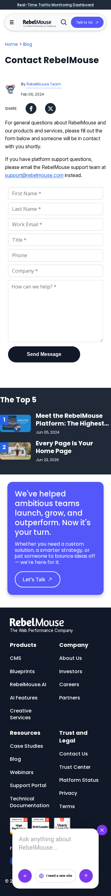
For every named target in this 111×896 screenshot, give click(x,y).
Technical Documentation (29, 802)
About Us (70, 658)
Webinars (22, 772)
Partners (69, 697)
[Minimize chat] (102, 830)
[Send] (86, 876)
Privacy (68, 793)
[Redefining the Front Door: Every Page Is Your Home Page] (15, 450)
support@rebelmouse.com (34, 175)
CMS (15, 658)
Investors (70, 671)
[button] (12, 22)
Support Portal (28, 785)
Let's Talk (34, 579)
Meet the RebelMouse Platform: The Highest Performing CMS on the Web (72, 427)
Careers (69, 684)
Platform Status (79, 780)
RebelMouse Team (44, 84)
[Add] (25, 876)
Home (11, 44)
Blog (27, 44)
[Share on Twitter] (50, 108)
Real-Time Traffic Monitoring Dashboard (55, 4)
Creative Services (20, 714)
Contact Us (73, 753)
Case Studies (26, 746)
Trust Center (75, 767)
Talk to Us (84, 22)
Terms (67, 806)
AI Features (24, 697)
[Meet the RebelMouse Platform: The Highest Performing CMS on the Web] (15, 422)
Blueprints (22, 671)
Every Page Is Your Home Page (64, 447)
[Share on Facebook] (31, 108)
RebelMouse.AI (28, 684)
